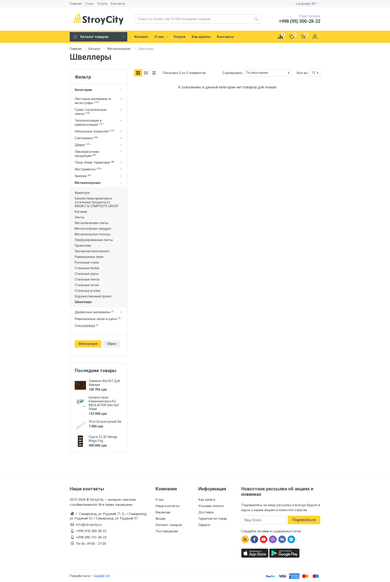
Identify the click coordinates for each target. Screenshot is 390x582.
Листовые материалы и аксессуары (93, 101)
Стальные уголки (87, 290)
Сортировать (233, 73)
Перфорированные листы (94, 240)
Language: (306, 3)
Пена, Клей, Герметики (95, 162)
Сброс (111, 343)
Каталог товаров (94, 37)
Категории (83, 90)
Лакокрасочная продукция (87, 154)
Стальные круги (86, 274)
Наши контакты (168, 506)
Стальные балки (87, 268)
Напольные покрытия (94, 131)
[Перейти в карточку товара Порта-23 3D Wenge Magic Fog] (80, 441)
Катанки (81, 211)
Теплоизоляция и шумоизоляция (89, 122)
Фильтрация (88, 343)
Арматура (82, 193)
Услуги (102, 3)
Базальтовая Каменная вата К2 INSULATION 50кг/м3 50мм (104, 403)
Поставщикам (167, 531)
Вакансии (163, 512)
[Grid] (138, 73)
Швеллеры (83, 302)
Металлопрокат (88, 183)
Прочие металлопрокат (92, 251)
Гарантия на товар (212, 519)
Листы (79, 217)
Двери (83, 145)
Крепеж (83, 176)
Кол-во (302, 73)
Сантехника (86, 138)
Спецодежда (87, 326)
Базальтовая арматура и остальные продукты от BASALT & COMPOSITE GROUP (97, 202)
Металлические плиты (91, 223)
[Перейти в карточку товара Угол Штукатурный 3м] (80, 425)
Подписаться (304, 520)
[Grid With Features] (146, 73)
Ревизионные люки (89, 257)
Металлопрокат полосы (92, 234)
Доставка (206, 512)
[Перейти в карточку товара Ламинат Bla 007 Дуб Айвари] (80, 385)
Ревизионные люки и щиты (98, 319)
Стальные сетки (87, 285)
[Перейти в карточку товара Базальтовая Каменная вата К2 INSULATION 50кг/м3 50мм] (80, 401)
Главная (76, 3)
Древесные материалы (94, 312)
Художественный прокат (93, 296)
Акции (160, 519)
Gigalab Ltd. (102, 576)
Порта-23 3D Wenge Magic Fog (103, 439)
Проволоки (83, 245)
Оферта (204, 525)
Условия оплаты (211, 506)
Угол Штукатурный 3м (105, 421)
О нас (89, 3)
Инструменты (88, 169)
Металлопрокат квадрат (93, 228)
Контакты (118, 3)
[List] (154, 73)
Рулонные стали (87, 262)
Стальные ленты (87, 279)
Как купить (207, 500)
